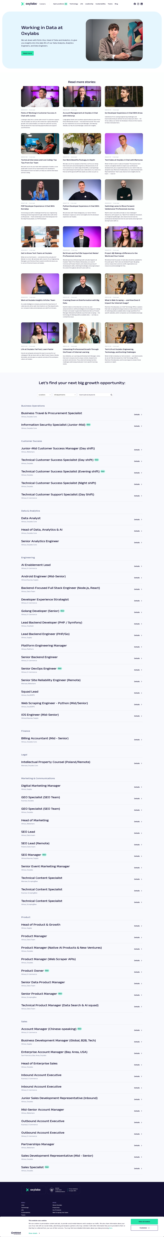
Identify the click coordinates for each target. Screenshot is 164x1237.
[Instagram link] (138, 4)
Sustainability (25, 1212)
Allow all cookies (144, 1221)
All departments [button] (59, 395)
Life (22, 1210)
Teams (23, 1215)
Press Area (56, 1207)
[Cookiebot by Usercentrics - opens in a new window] (16, 1233)
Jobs (22, 1205)
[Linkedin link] (141, 4)
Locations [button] (42, 395)
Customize (143, 1228)
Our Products (57, 1210)
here (110, 1228)
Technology (25, 1207)
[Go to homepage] (33, 1189)
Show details (33, 1233)
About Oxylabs (57, 1205)
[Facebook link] (135, 4)
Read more (27, 53)
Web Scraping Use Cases (60, 1212)
